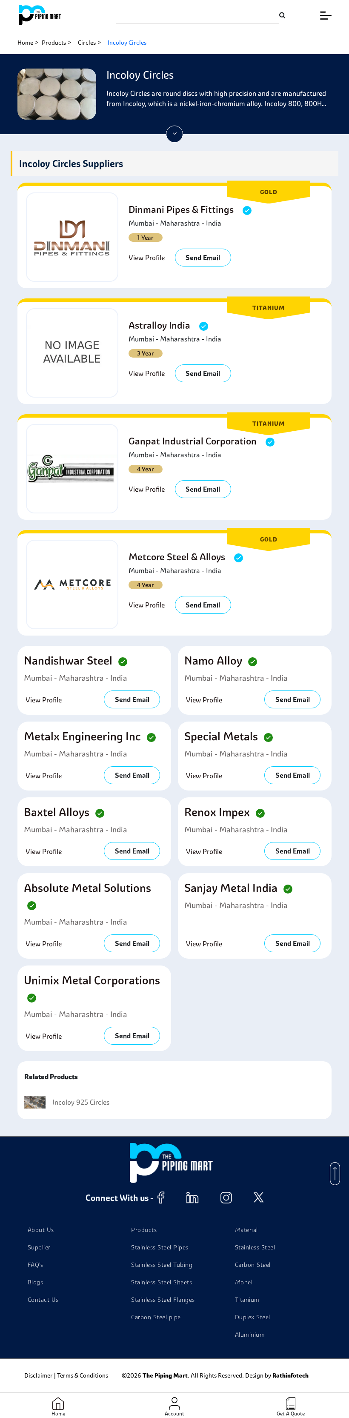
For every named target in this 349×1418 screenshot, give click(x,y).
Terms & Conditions (82, 1375)
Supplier (39, 1247)
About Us (41, 1230)
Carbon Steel (253, 1265)
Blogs (35, 1282)
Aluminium (250, 1334)
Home (25, 42)
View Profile (147, 257)
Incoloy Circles (127, 42)
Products (54, 42)
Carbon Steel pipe (156, 1317)
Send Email (203, 257)
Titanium (247, 1299)
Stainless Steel (255, 1247)
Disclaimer (38, 1375)
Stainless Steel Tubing (161, 1265)
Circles (87, 42)
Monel (244, 1282)
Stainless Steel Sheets (161, 1282)
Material (246, 1230)
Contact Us (43, 1299)
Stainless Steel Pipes (160, 1247)
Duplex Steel (252, 1317)
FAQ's (35, 1265)
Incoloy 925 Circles (80, 1102)
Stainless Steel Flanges (163, 1299)
